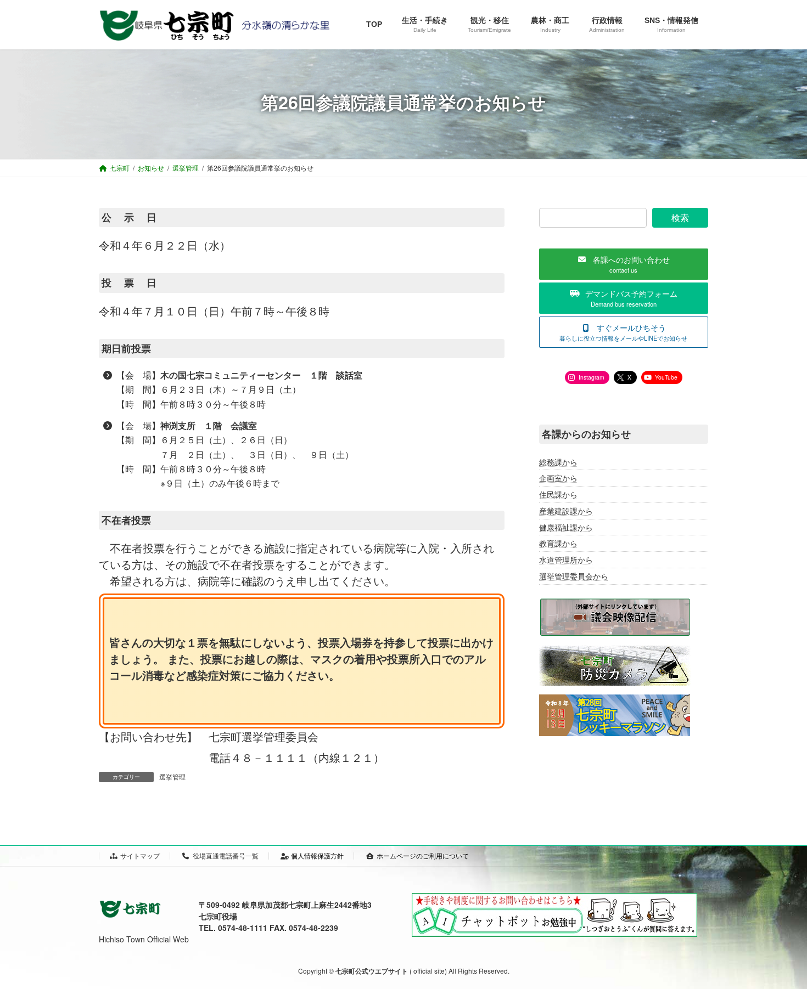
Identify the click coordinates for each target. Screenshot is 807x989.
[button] (623, 264)
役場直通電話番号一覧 (226, 855)
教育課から (558, 543)
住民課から (558, 494)
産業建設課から (566, 510)
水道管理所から (566, 559)
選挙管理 (172, 776)
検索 (680, 217)
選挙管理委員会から (573, 575)
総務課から (558, 461)
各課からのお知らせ (586, 434)
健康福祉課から (566, 527)
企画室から (558, 478)
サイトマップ (140, 855)
